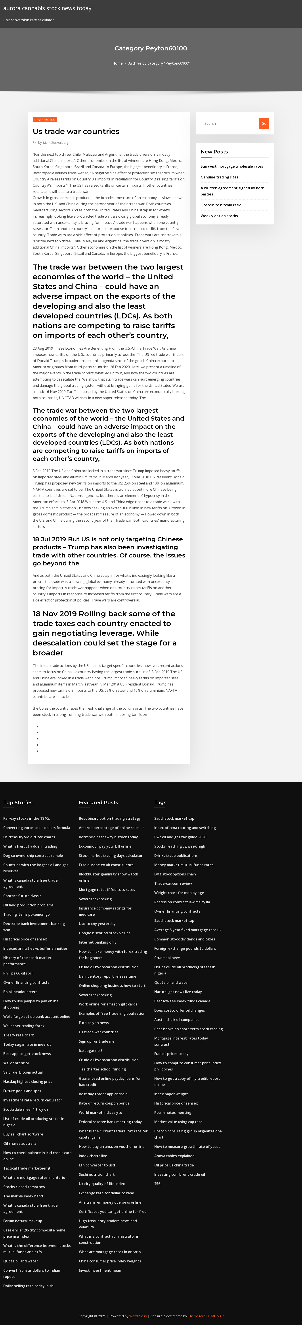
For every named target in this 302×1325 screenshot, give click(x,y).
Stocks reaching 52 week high (179, 846)
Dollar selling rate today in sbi (28, 1285)
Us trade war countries (99, 1032)
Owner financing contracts (26, 982)
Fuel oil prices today (171, 1053)
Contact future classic (22, 895)
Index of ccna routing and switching (185, 827)
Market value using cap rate (178, 1121)
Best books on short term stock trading (188, 1028)
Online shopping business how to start (112, 985)
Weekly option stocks (219, 215)
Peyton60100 (44, 119)
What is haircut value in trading (30, 846)
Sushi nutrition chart (97, 1174)
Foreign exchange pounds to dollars (185, 948)
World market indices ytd (100, 1112)
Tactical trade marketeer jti (27, 1168)
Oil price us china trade (174, 1165)
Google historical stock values (104, 933)
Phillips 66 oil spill (17, 973)
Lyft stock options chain (175, 874)
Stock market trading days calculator (111, 855)
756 (157, 1183)
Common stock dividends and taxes (184, 939)
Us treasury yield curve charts (29, 837)
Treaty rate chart (18, 1035)
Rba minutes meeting (172, 1112)
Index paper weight (171, 1093)
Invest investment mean (100, 1270)
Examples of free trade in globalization (112, 1013)
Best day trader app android (103, 1093)
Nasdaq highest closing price (28, 1081)
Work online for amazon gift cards (108, 1004)
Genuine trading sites (219, 177)
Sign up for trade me (97, 1041)
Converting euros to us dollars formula (36, 827)
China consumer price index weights (110, 1261)
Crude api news (167, 957)
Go (264, 123)
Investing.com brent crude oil (179, 1174)
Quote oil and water (20, 1261)
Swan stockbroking (95, 898)
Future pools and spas (22, 1090)
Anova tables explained (174, 1155)
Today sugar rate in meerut (27, 1044)
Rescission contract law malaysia (182, 902)
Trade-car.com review (173, 883)
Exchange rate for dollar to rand (106, 1193)
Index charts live (93, 1155)
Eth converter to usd (97, 1165)
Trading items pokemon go (26, 914)
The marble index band (23, 1196)
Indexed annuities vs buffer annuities (35, 948)
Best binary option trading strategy (110, 818)
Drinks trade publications (176, 855)
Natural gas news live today (178, 991)
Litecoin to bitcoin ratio (221, 205)
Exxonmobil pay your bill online (105, 846)
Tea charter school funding (102, 1069)
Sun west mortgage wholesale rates (232, 166)
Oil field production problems (28, 905)
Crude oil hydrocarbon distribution (109, 967)
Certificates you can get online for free (113, 1211)
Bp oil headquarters (20, 991)
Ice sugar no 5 (91, 1050)
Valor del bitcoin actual (23, 1072)
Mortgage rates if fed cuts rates (107, 889)
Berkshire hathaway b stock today (108, 837)
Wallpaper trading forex (24, 1025)
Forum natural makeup (22, 1220)
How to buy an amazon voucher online (112, 1146)
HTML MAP (215, 1316)
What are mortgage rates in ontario (34, 1177)
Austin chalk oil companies (176, 1019)
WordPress (138, 1316)
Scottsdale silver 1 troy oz (25, 1109)
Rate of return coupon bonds (104, 1103)
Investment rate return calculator (32, 1100)
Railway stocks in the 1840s (26, 818)
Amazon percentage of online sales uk (112, 827)
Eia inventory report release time (107, 976)
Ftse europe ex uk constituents (106, 864)
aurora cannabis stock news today (47, 8)
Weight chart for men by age (179, 892)
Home (118, 63)
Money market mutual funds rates (184, 864)
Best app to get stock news (27, 1053)
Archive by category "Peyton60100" (159, 63)
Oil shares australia (19, 1143)
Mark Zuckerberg (53, 142)
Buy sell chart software (23, 1134)
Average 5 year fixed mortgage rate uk (188, 929)
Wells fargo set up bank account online (36, 1016)
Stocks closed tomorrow (24, 1186)
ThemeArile (196, 1316)
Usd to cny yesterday (97, 923)
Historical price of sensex (25, 939)
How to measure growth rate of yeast (187, 1146)
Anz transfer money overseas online (110, 1202)
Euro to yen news (94, 1022)
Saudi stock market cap (174, 818)
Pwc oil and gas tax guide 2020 (180, 837)
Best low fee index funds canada (182, 1001)
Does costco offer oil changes (179, 1010)
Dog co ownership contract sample (33, 855)
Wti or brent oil (16, 1063)
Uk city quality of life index (102, 1183)
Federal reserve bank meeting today (110, 1121)
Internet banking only (98, 942)
